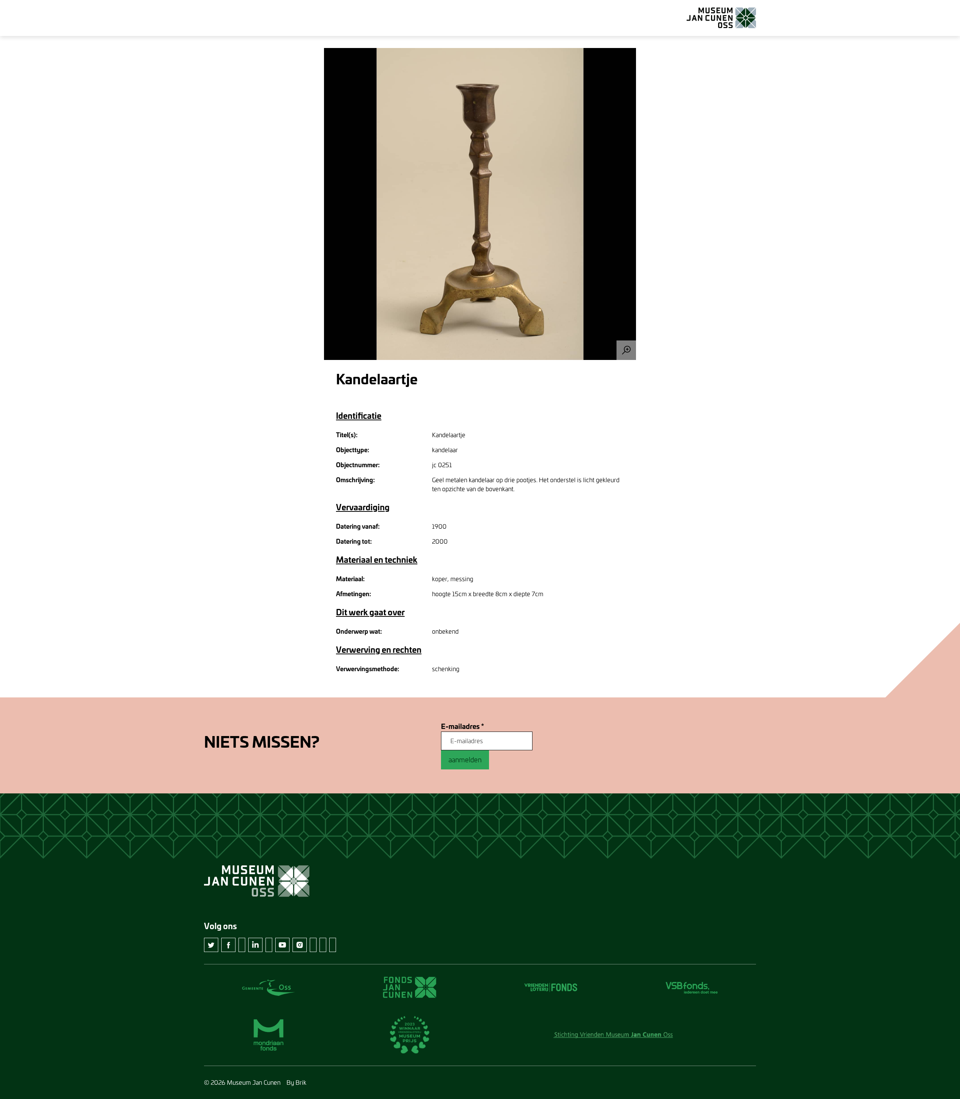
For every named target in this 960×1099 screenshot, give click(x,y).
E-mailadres (462, 726)
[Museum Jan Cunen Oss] (721, 17)
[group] (480, 204)
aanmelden (465, 759)
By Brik (296, 1082)
